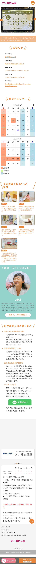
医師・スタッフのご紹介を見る (18, 315)
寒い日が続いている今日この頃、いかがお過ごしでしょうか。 (18, 85)
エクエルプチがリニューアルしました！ (17, 70)
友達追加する (23, 402)
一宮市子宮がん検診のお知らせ (14, 77)
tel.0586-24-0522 (7, 535)
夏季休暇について (10, 57)
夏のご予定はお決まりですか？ (14, 63)
